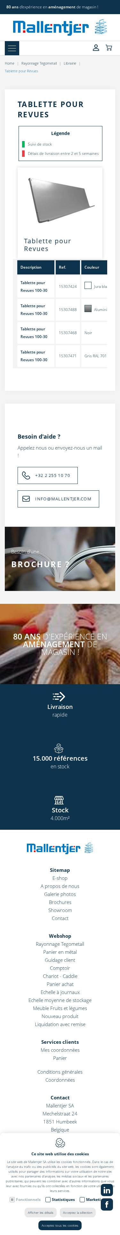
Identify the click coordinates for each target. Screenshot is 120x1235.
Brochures (60, 902)
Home (9, 63)
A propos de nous (60, 886)
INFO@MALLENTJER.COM (63, 499)
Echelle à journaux (60, 992)
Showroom (60, 910)
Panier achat (60, 984)
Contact (60, 918)
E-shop (60, 878)
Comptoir (60, 968)
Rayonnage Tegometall (39, 63)
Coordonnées (60, 1080)
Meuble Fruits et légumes (60, 1008)
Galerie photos (60, 894)
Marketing (96, 1199)
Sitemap (60, 870)
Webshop (60, 936)
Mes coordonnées (60, 1050)
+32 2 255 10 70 (52, 475)
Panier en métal (60, 952)
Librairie (70, 63)
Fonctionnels (28, 1199)
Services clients (60, 1042)
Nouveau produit (60, 1016)
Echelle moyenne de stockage (60, 1000)
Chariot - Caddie (60, 976)
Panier (60, 1058)
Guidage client (60, 960)
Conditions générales (60, 1072)
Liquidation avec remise (60, 1024)
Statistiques (63, 1199)
